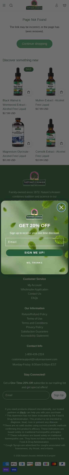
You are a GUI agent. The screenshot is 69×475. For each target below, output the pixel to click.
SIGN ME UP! (34, 252)
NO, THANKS (35, 263)
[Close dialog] (61, 207)
